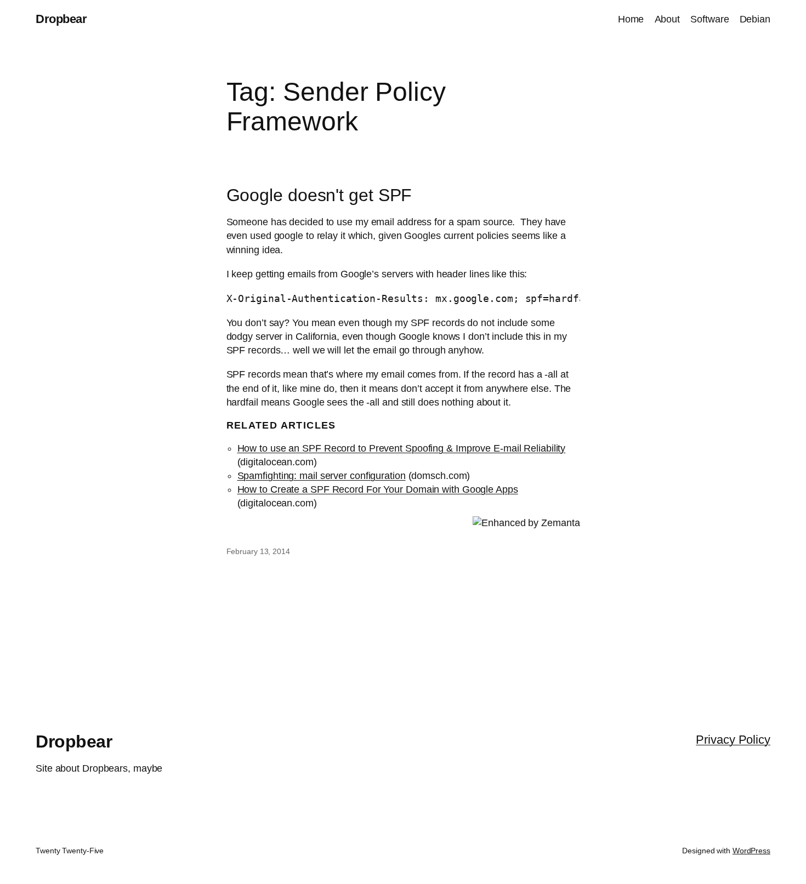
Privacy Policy (733, 739)
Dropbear (61, 19)
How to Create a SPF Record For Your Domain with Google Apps (377, 489)
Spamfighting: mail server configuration (321, 475)
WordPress (751, 850)
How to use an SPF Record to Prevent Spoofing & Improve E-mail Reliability (401, 448)
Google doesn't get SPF (319, 195)
